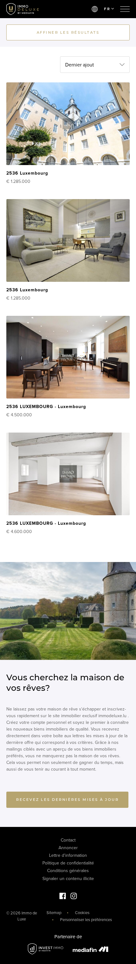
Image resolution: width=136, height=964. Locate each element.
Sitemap (53, 912)
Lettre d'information (68, 855)
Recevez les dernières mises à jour (67, 799)
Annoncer (68, 847)
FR (107, 9)
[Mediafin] (90, 949)
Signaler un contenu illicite (68, 878)
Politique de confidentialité (68, 863)
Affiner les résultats (68, 32)
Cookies (82, 912)
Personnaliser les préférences (86, 919)
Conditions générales (68, 870)
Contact (68, 840)
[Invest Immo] (45, 948)
